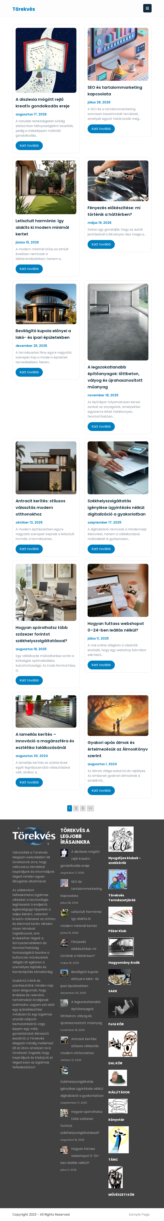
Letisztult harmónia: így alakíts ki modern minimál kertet (42, 227)
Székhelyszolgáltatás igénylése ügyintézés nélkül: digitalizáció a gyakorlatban (117, 507)
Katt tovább (29, 145)
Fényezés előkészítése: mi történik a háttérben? (78, 948)
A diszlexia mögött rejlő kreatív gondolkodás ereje (80, 858)
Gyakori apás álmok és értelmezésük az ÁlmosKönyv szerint (118, 749)
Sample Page (139, 1214)
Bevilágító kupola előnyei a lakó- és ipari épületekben (79, 979)
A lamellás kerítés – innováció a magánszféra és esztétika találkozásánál (45, 741)
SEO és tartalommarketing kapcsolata (81, 888)
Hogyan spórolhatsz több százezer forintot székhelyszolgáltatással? (42, 634)
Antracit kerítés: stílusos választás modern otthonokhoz (40, 507)
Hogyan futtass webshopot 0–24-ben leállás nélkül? (80, 1155)
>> (90, 808)
